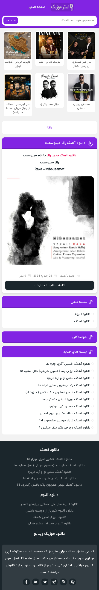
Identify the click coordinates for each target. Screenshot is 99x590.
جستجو (11, 20)
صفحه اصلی (37, 7)
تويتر (44, 582)
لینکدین (35, 582)
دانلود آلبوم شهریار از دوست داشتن (50, 511)
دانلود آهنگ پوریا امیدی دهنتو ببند (66, 399)
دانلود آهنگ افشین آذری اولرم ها (68, 364)
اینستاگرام (63, 582)
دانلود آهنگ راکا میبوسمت (65, 143)
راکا (49, 155)
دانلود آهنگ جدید (64, 155)
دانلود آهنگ (67, 276)
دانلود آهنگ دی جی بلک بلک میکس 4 (64, 428)
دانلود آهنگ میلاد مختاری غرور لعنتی (65, 413)
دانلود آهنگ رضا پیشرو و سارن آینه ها (64, 385)
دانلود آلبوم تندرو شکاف (49, 517)
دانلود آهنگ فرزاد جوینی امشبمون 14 (64, 420)
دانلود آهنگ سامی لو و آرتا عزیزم (68, 378)
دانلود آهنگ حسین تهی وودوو (70, 406)
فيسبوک (26, 582)
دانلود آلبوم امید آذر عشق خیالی (49, 523)
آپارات (72, 582)
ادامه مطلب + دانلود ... (49, 285)
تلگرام (54, 582)
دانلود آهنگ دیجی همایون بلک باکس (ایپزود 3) (58, 392)
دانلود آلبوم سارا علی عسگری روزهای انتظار (49, 504)
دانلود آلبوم (82, 314)
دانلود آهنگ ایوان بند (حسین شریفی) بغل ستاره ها (55, 371)
